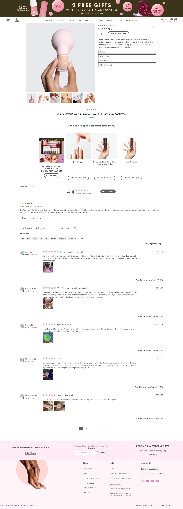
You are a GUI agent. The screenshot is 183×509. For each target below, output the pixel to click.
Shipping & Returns (118, 473)
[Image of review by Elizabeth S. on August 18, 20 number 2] (59, 406)
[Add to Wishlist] (153, 27)
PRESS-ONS (89, 20)
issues (71, 238)
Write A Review (108, 191)
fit (41, 238)
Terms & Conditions (145, 505)
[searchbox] (27, 228)
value (46, 238)
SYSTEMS (60, 20)
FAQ (111, 469)
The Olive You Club (91, 478)
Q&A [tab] (32, 186)
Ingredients (104, 61)
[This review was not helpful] (161, 387)
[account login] (166, 20)
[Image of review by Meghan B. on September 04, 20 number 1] (48, 374)
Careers (86, 473)
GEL (79, 20)
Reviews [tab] (23, 186)
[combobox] (49, 228)
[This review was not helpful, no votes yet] (161, 280)
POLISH (71, 20)
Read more (99, 297)
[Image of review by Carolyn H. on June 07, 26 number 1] (48, 303)
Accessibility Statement (120, 478)
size (22, 238)
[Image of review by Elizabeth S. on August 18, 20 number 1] (48, 406)
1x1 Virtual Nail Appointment (152, 474)
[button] (120, 496)
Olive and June (12, 505)
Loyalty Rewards (90, 488)
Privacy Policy (165, 505)
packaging (62, 238)
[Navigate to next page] (107, 428)
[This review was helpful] (157, 316)
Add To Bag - (80, 178)
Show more (80, 238)
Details (102, 52)
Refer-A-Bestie (30, 453)
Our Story (87, 469)
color (28, 238)
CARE (101, 20)
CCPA (179, 505)
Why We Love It (106, 65)
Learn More (152, 454)
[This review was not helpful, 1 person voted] (161, 418)
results (53, 238)
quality (35, 238)
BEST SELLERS (131, 20)
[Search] (162, 21)
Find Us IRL (87, 492)
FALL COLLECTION (114, 20)
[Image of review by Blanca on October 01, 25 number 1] (48, 337)
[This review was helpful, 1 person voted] (157, 280)
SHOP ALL (48, 20)
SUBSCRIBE (102, 453)
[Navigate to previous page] (76, 428)
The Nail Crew (89, 483)
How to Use (104, 56)
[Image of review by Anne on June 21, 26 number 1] (48, 267)
